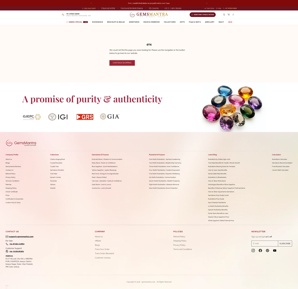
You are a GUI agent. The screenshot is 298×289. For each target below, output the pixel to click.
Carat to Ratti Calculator (280, 170)
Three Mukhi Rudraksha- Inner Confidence (164, 166)
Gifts (182, 22)
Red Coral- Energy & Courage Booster (105, 174)
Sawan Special (78, 22)
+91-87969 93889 (16, 244)
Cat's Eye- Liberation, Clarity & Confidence (107, 181)
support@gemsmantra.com (21, 237)
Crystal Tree (54, 166)
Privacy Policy (10, 177)
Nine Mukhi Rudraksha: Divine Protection (163, 188)
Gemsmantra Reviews (13, 166)
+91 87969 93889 (231, 8)
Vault (221, 22)
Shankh (53, 188)
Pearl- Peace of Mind (99, 177)
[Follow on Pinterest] (267, 250)
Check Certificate (12, 192)
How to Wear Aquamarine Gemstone (221, 192)
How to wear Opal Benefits (217, 170)
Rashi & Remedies (152, 22)
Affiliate (98, 241)
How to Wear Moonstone (217, 181)
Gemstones (134, 22)
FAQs (7, 195)
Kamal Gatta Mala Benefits (217, 174)
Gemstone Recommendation (282, 163)
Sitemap (8, 184)
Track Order (210, 8)
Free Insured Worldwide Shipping (132, 8)
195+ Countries (154, 8)
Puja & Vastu (195, 22)
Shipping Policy (11, 188)
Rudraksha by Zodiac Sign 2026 (219, 159)
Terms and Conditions (182, 249)
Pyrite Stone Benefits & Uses (218, 213)
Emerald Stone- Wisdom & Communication (107, 159)
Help (219, 8)
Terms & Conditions (12, 181)
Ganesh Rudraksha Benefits (217, 210)
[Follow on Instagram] (253, 250)
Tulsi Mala (53, 174)
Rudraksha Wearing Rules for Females (221, 166)
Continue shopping (122, 63)
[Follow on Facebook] (260, 250)
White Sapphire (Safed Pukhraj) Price (221, 220)
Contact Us (9, 170)
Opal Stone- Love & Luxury (101, 184)
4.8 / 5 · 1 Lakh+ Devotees (173, 8)
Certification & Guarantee (14, 199)
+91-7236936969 (16, 251)
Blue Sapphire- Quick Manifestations (104, 166)
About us (9, 159)
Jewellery (209, 22)
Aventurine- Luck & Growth (101, 188)
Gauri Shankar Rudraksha (217, 202)
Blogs (8, 163)
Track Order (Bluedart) (104, 253)
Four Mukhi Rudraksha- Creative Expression (164, 170)
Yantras (52, 184)
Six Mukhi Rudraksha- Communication (162, 177)
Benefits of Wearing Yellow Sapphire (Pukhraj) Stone (226, 188)
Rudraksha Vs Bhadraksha (217, 177)
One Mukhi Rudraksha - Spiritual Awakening (164, 159)
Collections (170, 22)
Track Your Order (102, 249)
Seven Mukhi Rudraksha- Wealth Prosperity (164, 181)
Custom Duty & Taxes (13, 202)
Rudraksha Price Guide (216, 199)
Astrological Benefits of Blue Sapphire (221, 184)
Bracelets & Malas (116, 22)
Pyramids (53, 181)
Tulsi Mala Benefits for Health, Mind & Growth (224, 163)
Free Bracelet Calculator (281, 166)
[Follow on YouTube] (274, 250)
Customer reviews (103, 258)
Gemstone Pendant (57, 170)
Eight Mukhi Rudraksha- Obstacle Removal (164, 184)
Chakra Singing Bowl (57, 159)
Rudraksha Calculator (279, 159)
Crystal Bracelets (56, 163)
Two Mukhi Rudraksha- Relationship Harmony (165, 163)
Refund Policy (10, 174)
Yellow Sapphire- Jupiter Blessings (104, 170)
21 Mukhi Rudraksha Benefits (218, 206)
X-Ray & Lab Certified (108, 8)
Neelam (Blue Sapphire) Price (218, 217)
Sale (230, 22)
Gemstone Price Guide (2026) (218, 195)
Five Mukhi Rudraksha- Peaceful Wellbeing (164, 174)
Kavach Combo (55, 177)
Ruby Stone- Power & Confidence (104, 163)
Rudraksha (97, 22)
